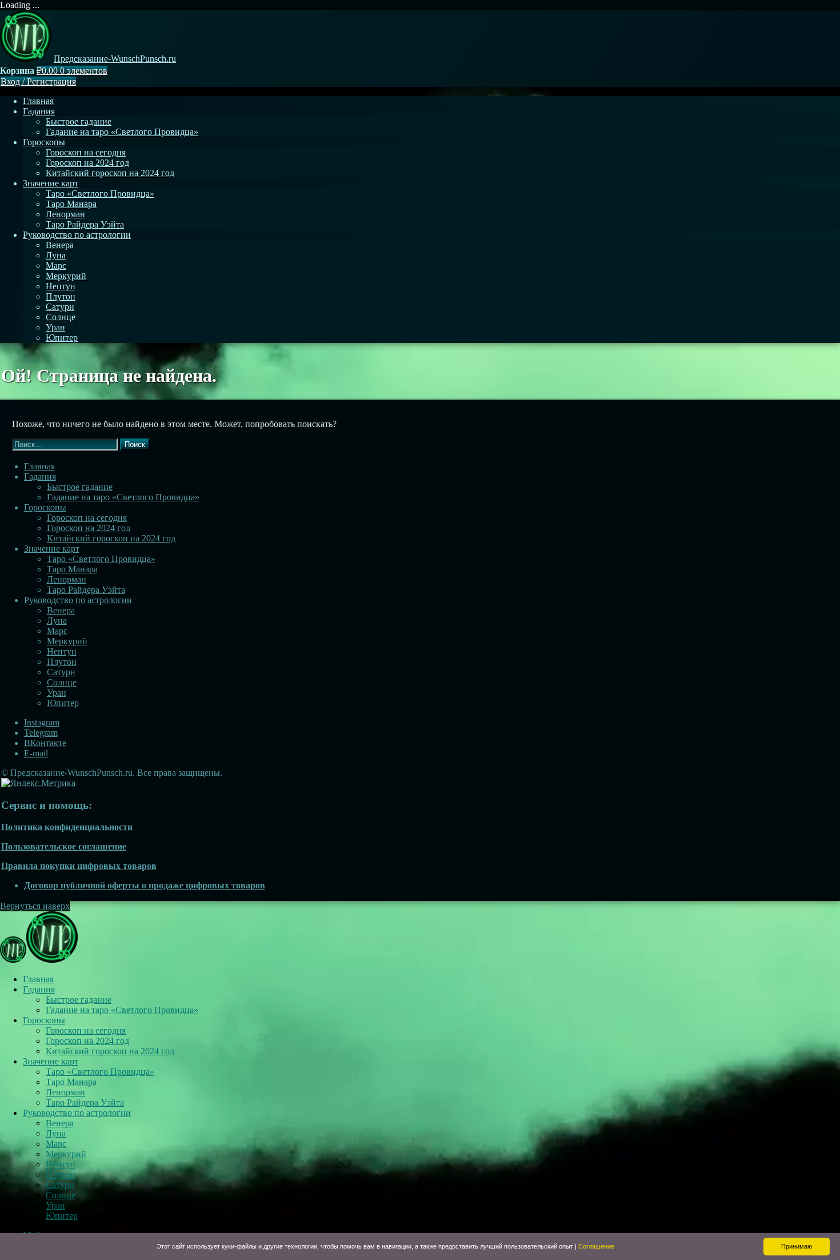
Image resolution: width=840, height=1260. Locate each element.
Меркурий (66, 276)
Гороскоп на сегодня (86, 152)
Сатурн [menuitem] (60, 1185)
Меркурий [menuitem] (66, 1154)
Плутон (60, 296)
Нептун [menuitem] (60, 1164)
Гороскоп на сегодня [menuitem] (86, 1030)
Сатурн (60, 307)
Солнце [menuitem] (60, 1195)
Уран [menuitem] (55, 1205)
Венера (60, 245)
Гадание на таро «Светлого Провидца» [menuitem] (122, 1010)
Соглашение (596, 1246)
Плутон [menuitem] (60, 1174)
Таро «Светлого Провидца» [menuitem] (100, 1071)
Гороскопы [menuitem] (44, 1020)
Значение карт (50, 183)
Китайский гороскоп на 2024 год (110, 173)
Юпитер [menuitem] (62, 1216)
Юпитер (62, 337)
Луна (56, 255)
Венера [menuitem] (60, 1123)
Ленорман (65, 214)
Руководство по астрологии (77, 235)
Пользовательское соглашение (63, 846)
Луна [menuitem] (56, 1133)
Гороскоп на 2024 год (87, 163)
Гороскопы (44, 142)
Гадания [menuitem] (39, 989)
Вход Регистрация (38, 81)
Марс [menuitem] (56, 1144)
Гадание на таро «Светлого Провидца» (122, 132)
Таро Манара (71, 204)
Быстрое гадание (78, 121)
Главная (38, 101)
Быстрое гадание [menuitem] (78, 999)
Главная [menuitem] (38, 979)
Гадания (39, 111)
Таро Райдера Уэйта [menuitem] (85, 1102)
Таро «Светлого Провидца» (100, 193)
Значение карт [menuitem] (50, 1061)
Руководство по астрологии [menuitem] (77, 1113)
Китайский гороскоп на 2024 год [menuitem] (110, 1051)
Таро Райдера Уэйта (85, 224)
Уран (55, 327)
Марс (56, 265)
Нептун (60, 286)
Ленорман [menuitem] (65, 1092)
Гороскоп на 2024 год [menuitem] (87, 1041)
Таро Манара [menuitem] (71, 1082)
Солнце (60, 317)
